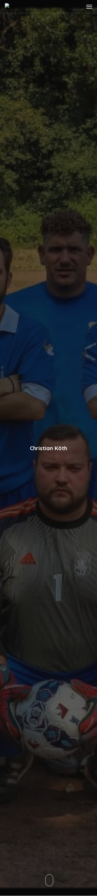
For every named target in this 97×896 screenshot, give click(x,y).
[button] (89, 6)
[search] (78, 6)
